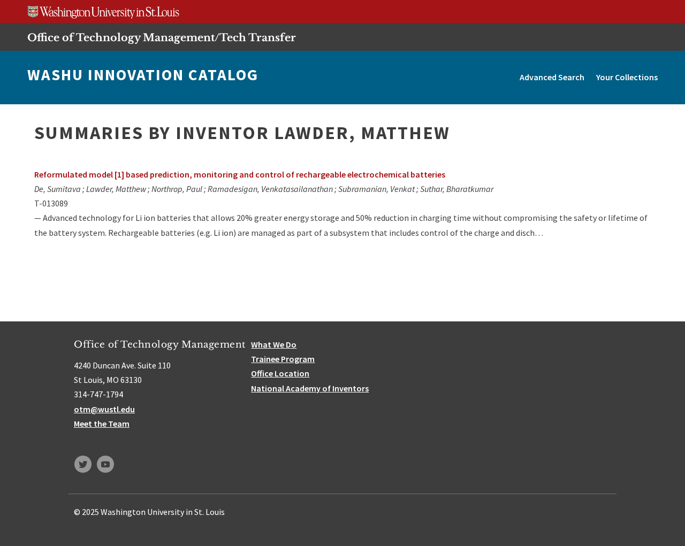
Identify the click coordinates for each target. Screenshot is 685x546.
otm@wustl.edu (104, 409)
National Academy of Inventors (310, 388)
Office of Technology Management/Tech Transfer (161, 37)
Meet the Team (102, 423)
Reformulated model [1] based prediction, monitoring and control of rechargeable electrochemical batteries (239, 174)
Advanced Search (552, 77)
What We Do (273, 344)
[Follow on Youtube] (105, 464)
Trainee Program (283, 358)
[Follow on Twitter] (83, 464)
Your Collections (627, 77)
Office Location (280, 373)
